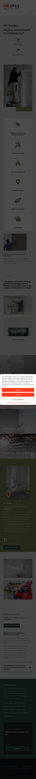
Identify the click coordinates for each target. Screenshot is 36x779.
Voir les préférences (18, 399)
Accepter (18, 390)
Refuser (18, 394)
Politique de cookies (11, 402)
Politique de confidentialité (22, 402)
